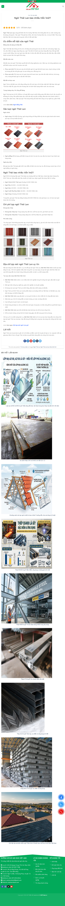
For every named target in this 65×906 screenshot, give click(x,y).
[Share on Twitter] (27, 341)
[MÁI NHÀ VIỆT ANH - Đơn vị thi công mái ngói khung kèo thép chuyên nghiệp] (32, 6)
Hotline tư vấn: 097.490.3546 (12, 878)
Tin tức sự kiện (32, 15)
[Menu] (2, 6)
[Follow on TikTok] (8, 886)
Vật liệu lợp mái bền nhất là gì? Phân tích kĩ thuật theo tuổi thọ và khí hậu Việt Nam (32, 843)
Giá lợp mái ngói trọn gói (20, 325)
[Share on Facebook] (24, 341)
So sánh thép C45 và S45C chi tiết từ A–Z (32, 460)
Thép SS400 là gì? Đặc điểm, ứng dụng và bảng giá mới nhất (32, 570)
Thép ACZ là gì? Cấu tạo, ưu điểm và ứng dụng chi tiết (32, 734)
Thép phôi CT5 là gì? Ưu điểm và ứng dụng (32, 788)
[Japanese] (33, 1)
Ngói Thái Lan (37, 347)
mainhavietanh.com (13, 882)
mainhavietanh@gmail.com (13, 880)
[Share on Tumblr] (37, 341)
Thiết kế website (33, 895)
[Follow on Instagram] (5, 886)
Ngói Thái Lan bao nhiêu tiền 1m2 (48, 347)
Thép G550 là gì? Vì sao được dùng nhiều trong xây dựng (32, 624)
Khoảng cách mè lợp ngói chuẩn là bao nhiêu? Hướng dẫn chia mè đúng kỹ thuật (32, 515)
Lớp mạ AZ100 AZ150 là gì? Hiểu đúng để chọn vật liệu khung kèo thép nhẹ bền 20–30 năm (32, 406)
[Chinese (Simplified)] (29, 1)
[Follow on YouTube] (11, 886)
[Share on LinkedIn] (34, 341)
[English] (31, 1)
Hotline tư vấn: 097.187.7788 (11, 867)
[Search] (63, 6)
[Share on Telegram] (40, 341)
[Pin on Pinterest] (31, 341)
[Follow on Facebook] (2, 886)
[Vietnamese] (35, 1)
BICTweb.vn (44, 895)
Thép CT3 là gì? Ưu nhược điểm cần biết (32, 679)
